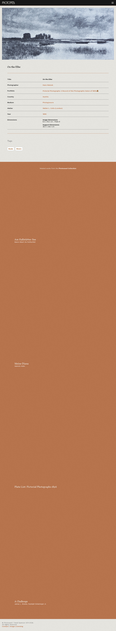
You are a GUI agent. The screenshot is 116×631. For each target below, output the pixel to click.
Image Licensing (16, 626)
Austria (45, 97)
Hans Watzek (48, 85)
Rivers (18, 149)
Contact (5, 626)
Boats (10, 149)
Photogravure (48, 102)
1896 (44, 114)
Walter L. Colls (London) (53, 108)
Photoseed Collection (67, 168)
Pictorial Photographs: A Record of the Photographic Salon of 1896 (70, 91)
